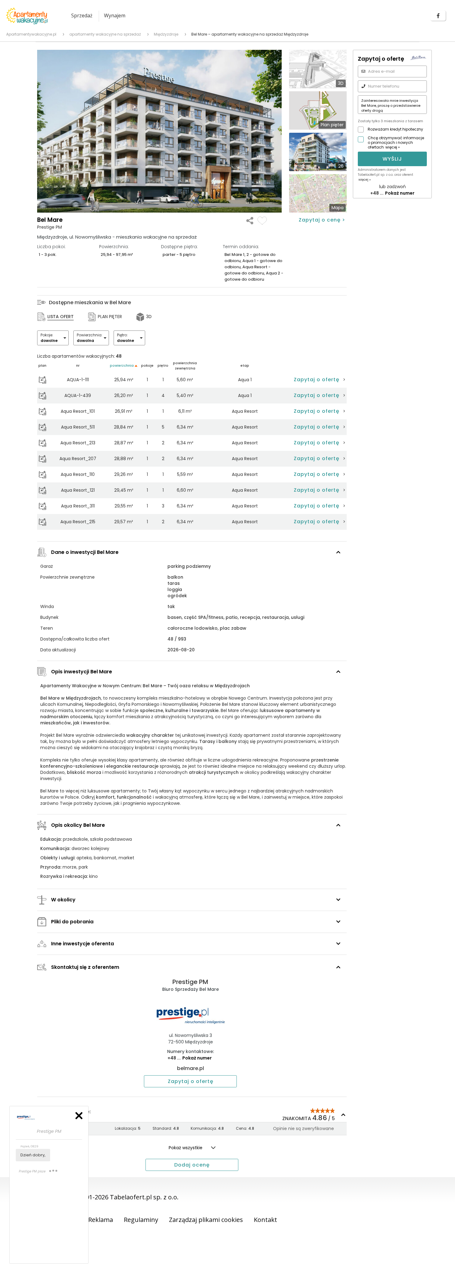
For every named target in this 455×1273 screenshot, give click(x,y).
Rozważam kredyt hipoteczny (395, 129)
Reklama (100, 1219)
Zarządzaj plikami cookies (206, 1219)
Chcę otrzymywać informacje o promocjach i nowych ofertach (396, 142)
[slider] (322, 1110)
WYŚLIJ (392, 158)
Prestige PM (190, 981)
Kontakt (265, 1219)
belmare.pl (190, 1068)
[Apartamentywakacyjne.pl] (32, 15)
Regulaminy (141, 1219)
